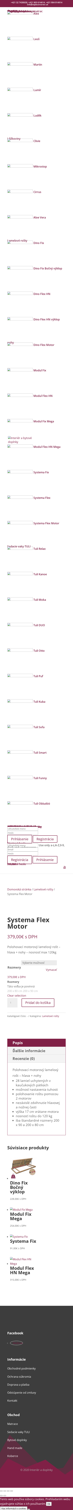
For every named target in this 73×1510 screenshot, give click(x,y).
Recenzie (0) (24, 1058)
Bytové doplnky (17, 1440)
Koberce (12, 1456)
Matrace (12, 1424)
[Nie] (28, 1509)
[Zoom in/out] (1, 1490)
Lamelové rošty (43, 889)
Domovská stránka (19, 889)
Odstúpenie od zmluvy (21, 1392)
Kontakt (12, 1400)
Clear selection (16, 995)
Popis (18, 1042)
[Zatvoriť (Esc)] (11, 1490)
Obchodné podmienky (21, 1368)
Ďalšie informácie (29, 1050)
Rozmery (14, 967)
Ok (48, 1503)
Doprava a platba (18, 1384)
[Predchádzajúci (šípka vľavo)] (1, 1495)
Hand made (14, 1448)
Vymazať (51, 970)
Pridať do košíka (38, 1002)
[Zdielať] (8, 1490)
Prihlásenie (45, 859)
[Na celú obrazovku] (4, 1490)
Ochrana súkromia (19, 1377)
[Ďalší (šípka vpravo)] (4, 1495)
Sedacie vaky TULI (18, 1432)
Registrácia (45, 839)
